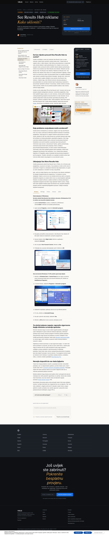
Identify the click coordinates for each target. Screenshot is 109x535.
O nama (69, 512)
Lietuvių (45, 434)
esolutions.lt (23, 518)
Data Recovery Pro (56, 356)
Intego (34, 103)
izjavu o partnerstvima (47, 530)
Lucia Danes (23, 34)
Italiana (19, 441)
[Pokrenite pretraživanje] (67, 2)
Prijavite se (88, 2)
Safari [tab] (59, 191)
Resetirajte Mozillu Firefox (23, 71)
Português (45, 441)
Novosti (26, 2)
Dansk (69, 441)
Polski (18, 437)
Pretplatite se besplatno (82, 110)
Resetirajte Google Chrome (23, 75)
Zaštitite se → (83, 73)
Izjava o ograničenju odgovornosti (74, 518)
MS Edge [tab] (43, 191)
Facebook (19, 520)
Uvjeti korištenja (71, 514)
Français (70, 437)
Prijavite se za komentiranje (63, 416)
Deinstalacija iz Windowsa (22, 62)
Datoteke (41, 2)
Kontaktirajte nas (71, 523)
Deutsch (45, 437)
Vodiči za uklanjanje (28, 9)
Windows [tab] (36, 191)
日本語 (44, 450)
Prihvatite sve (78, 532)
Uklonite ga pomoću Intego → (77, 28)
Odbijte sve (87, 532)
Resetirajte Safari (22, 77)
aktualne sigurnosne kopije (62, 337)
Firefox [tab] (48, 191)
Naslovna (19, 9)
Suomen (70, 444)
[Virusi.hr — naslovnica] (20, 2)
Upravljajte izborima (98, 532)
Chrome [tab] (54, 191)
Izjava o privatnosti (71, 516)
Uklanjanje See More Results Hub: (22, 59)
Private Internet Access (43, 379)
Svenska (45, 444)
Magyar (70, 447)
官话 (18, 450)
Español (19, 444)
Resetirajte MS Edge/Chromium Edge (24, 66)
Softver (36, 2)
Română (70, 450)
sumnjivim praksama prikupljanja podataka (54, 367)
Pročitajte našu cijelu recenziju (83, 77)
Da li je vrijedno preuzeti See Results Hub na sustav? (23, 52)
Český (44, 447)
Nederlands (71, 434)
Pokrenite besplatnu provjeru (64, 494)
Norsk (18, 447)
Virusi (44, 512)
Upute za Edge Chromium (23, 68)
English (19, 434)
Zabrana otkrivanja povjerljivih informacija (76, 521)
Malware (31, 2)
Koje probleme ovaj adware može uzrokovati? (23, 56)
